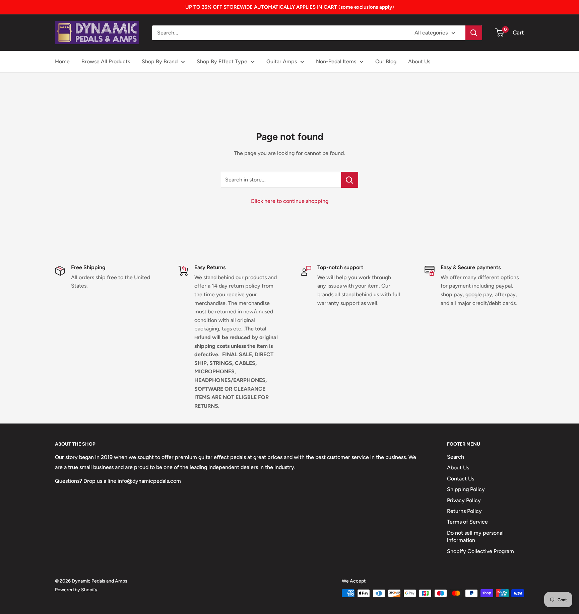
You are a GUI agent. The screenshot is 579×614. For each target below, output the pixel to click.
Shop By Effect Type (222, 61)
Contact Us (460, 478)
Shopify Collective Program (480, 551)
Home (62, 61)
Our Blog (385, 61)
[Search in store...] (349, 180)
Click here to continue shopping (289, 201)
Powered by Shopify (76, 590)
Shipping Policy (466, 489)
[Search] (473, 32)
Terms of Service (467, 522)
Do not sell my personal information (475, 536)
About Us (419, 61)
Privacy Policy (464, 500)
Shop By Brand (160, 61)
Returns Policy (464, 511)
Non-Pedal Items (336, 61)
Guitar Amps (281, 61)
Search (455, 457)
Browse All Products (105, 61)
